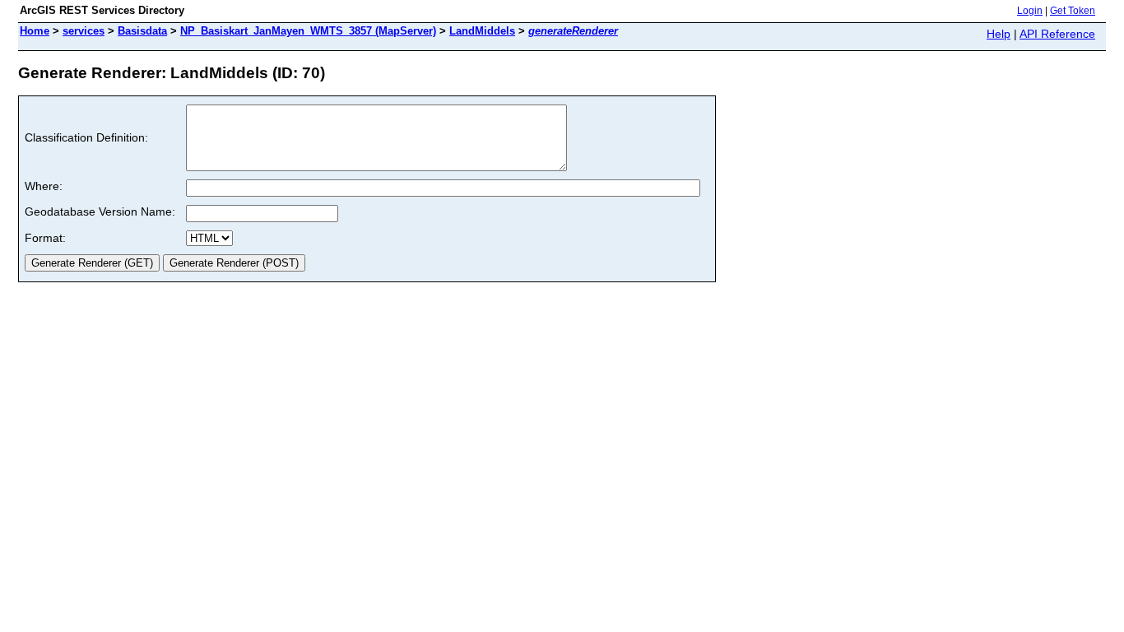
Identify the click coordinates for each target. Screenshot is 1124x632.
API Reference (1057, 33)
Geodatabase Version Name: (100, 211)
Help (998, 33)
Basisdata (142, 31)
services (84, 31)
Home (34, 31)
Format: (45, 237)
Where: (44, 186)
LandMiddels (482, 31)
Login (1030, 11)
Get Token (1072, 11)
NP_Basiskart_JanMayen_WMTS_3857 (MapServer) (308, 31)
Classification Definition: (86, 137)
